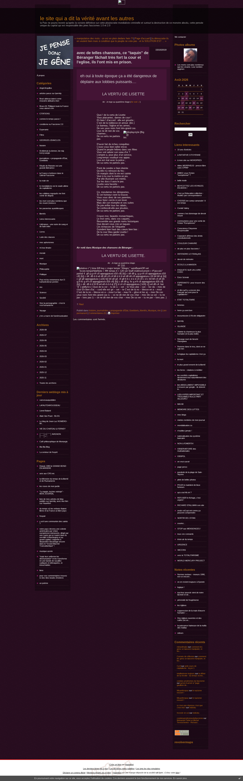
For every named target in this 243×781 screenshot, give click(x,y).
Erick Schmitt (183, 277)
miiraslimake (182, 647)
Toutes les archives (47, 383)
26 (190, 108)
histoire (42, 145)
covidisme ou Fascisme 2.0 (51, 124)
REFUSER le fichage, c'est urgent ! (188, 499)
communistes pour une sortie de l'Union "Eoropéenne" (191, 222)
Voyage (42, 310)
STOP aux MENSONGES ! (189, 529)
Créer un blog (115, 764)
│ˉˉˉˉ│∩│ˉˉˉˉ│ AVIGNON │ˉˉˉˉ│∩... (50, 435)
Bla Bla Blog (44, 447)
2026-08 (43, 330)
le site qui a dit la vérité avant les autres (87, 18)
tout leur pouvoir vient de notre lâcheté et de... (190, 593)
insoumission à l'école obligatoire (191, 316)
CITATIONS (44, 114)
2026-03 (43, 356)
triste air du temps (185, 539)
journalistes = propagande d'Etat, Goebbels (53, 159)
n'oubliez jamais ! (184, 431)
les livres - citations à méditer (189, 370)
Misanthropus (183, 690)
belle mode (182, 180)
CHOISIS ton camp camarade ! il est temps (191, 202)
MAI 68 (180, 404)
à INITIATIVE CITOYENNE (188, 155)
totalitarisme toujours (186, 673)
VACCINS (181, 550)
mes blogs (181, 415)
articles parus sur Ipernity (50, 93)
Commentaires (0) (97, 313)
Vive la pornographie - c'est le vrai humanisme (52, 304)
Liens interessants (47, 219)
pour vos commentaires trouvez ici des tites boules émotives (53, 577)
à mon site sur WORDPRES (189, 160)
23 (179, 108)
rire (40, 287)
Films (41, 135)
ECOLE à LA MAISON (186, 265)
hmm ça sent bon (184, 310)
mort (41, 258)
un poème (43, 583)
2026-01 (43, 367)
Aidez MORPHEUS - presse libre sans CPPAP (191, 167)
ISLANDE (181, 326)
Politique (43, 274)
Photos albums (185, 44)
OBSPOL (181, 456)
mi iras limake (45, 248)
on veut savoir (183, 462)
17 (183, 103)
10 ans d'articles (184, 150)
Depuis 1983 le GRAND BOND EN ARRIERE (52, 467)
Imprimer (115, 313)
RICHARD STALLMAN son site (190, 505)
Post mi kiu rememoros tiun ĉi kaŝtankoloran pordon (52, 281)
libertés (42, 214)
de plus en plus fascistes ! (188, 249)
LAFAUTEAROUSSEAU (49, 405)
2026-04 (43, 351)
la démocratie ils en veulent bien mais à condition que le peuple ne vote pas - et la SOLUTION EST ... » (123, 39)
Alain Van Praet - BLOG (49, 416)
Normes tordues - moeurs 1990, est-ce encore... (191, 575)
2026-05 (43, 346)
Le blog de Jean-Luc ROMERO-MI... (53, 422)
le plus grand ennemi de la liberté (191, 365)
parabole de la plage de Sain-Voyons (189, 473)
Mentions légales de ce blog (99, 773)
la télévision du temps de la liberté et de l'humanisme (53, 480)
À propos (41, 75)
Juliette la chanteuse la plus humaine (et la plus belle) (189, 333)
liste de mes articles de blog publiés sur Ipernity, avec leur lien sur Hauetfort (53, 501)
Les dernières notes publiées (122, 769)
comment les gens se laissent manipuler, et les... (189, 649)
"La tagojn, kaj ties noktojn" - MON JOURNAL (51, 492)
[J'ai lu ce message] (239, 778)
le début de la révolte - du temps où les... (191, 674)
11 (186, 98)
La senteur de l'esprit (48, 452)
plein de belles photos (186, 480)
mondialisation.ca (184, 425)
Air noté (135, 102)
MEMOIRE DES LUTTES (188, 409)
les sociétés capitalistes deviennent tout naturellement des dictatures (191, 377)
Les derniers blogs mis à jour (95, 769)
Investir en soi (183, 713)
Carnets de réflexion (185, 656)
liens (41, 570)
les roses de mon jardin (49, 486)
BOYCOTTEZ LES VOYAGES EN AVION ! (190, 187)
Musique (43, 264)
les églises (181, 605)
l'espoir (42, 516)
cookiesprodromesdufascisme (190, 718)
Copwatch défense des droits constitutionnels (190, 237)
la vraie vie (44, 181)
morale (42, 253)
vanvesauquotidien (47, 400)
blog (177, 773)
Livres (42, 232)
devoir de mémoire (185, 259)
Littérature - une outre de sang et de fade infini (53, 225)
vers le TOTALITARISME (188, 555)
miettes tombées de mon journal (191, 420)
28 (198, 108)
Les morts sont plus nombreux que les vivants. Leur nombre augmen (190, 67)
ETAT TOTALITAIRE (186, 300)
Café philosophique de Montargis (53, 441)
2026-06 (43, 340)
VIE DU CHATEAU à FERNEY (52, 429)
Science (42, 292)
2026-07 (43, 335)
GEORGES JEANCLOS (49, 140)
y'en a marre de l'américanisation (53, 316)
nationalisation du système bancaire (188, 437)
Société (42, 298)
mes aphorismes (46, 242)
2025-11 (42, 378)
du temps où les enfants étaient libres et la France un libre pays (53, 510)
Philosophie (44, 269)
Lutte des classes (47, 237)
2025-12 (43, 372)
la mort (180, 359)
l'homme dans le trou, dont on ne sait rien (191, 348)
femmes (180, 305)
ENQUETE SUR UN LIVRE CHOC (189, 271)
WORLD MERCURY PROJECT (191, 561)
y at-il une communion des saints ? (53, 522)
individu (192, 707)
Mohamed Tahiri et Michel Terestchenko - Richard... (188, 721)
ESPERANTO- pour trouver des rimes (191, 284)
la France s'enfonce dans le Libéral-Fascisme (51, 174)
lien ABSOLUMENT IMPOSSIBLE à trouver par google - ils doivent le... (191, 387)
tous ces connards (185, 534)
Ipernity (180, 321)
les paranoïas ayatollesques (51, 208)
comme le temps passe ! (50, 119)
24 (183, 108)
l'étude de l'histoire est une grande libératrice (50, 167)
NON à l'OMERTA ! (185, 443)
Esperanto (43, 129)
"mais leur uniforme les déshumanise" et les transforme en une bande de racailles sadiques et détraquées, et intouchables (53, 560)
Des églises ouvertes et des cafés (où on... (189, 619)
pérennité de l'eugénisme (188, 600)
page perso (182, 467)
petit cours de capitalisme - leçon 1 (186, 667)
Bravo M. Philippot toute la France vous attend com (53, 107)
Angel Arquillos (45, 88)
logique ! (180, 587)
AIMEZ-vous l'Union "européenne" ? (185, 174)
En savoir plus (180, 778)
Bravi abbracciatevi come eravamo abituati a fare (50, 100)
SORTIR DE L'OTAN (186, 518)
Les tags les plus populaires (148, 769)
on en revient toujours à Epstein (191, 582)
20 (194, 103)
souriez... (181, 523)
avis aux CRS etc (47, 473)
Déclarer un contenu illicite (74, 773)
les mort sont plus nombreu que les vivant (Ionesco (53, 202)
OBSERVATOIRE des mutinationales (186, 450)
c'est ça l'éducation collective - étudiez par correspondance (190, 194)
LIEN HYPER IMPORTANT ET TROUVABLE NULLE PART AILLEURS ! (190, 396)
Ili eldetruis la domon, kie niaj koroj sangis (51, 152)
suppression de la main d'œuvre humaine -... (191, 612)
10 (183, 98)
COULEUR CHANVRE (187, 243)
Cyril (179, 666)
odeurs (180, 633)
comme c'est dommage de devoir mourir (191, 214)
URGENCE (182, 545)
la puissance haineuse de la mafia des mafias (191, 626)
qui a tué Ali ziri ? (184, 492)
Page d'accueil (142, 38)
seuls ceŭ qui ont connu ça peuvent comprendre (188, 511)
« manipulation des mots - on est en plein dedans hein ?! (104, 38)
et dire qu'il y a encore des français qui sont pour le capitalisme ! (188, 292)
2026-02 (43, 362)
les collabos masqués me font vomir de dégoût (52, 194)
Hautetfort (129, 764)
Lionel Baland (45, 411)
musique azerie (46, 551)
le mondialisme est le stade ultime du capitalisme (53, 187)
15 (201, 98)
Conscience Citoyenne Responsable (187, 229)
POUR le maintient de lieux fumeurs (188, 486)
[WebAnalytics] (121, 3)
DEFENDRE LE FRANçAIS (189, 254)
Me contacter (180, 37)
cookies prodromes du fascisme (191, 681)
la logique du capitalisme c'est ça (191, 354)
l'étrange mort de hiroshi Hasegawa (187, 340)
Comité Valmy (183, 208)
